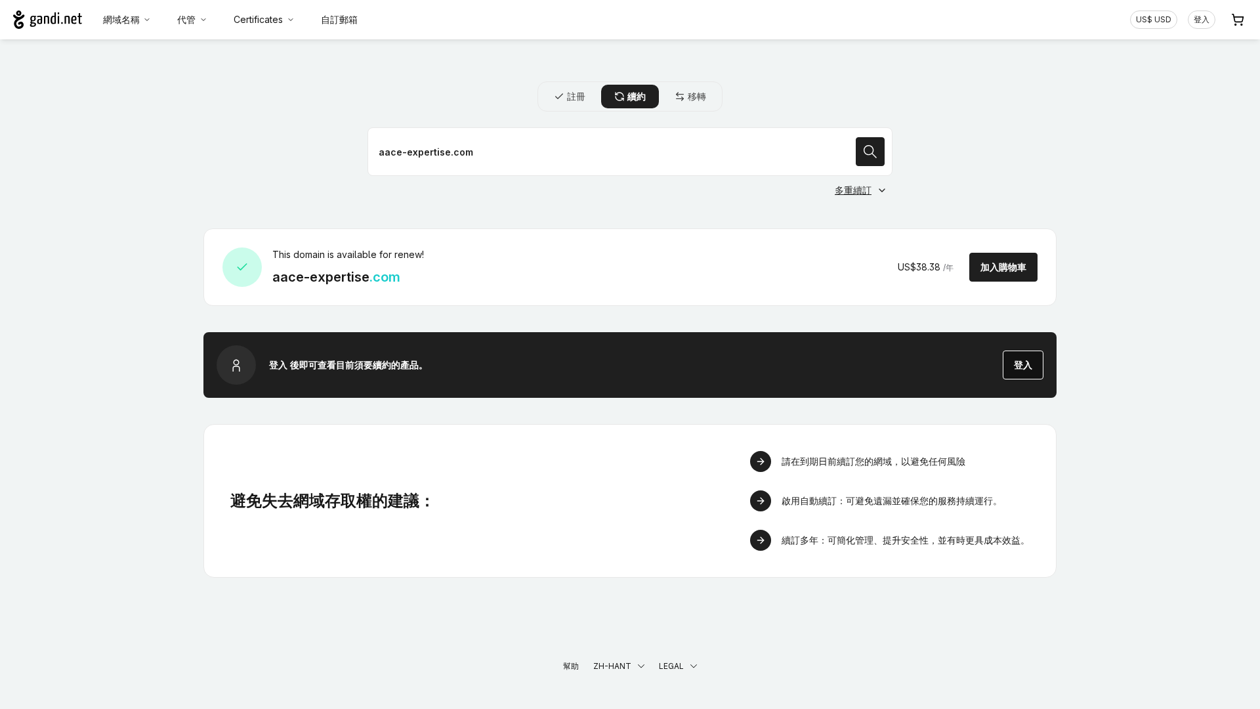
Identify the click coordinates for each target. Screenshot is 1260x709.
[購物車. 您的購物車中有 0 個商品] (1238, 20)
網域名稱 (121, 19)
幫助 (571, 666)
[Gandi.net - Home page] (47, 20)
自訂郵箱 (339, 19)
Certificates (258, 19)
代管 (186, 19)
